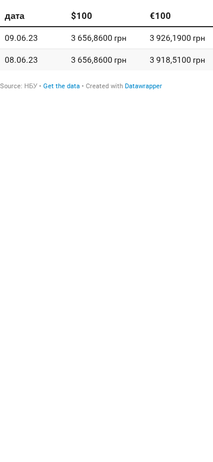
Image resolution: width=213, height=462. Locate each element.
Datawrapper (143, 86)
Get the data (61, 86)
